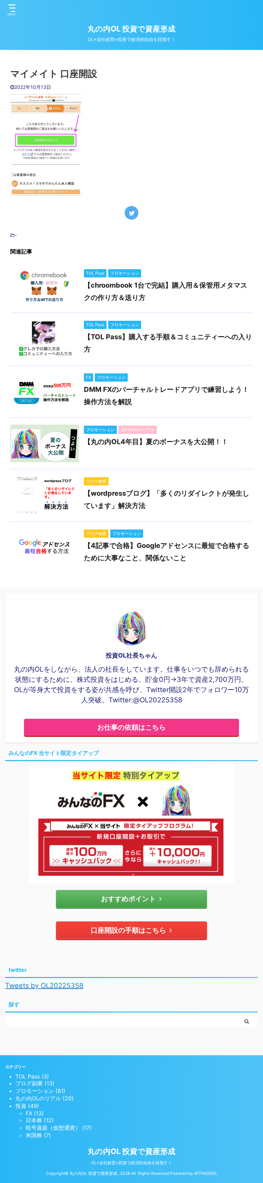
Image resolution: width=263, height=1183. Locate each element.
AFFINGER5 (205, 1173)
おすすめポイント (128, 899)
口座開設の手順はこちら (128, 930)
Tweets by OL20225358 (44, 985)
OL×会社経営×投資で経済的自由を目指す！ (131, 1162)
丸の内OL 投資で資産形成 (131, 28)
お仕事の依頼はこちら (131, 727)
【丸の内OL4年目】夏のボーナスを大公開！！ (156, 442)
